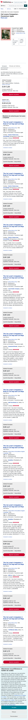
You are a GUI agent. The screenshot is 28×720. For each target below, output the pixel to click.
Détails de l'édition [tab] (14, 66)
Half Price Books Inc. (13, 402)
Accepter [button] (14, 707)
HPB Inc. (10, 575)
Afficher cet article (6, 84)
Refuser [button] (14, 712)
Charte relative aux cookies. (8, 700)
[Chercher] (25, 6)
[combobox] (16, 6)
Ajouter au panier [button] (14, 94)
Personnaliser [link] (14, 716)
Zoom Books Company (13, 288)
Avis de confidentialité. (10, 704)
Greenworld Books (12, 346)
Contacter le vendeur (7, 147)
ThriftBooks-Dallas (13, 629)
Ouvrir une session (18, 2)
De (15, 42)
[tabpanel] (13, 72)
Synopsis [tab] (4, 66)
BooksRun (10, 460)
